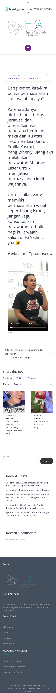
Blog (8, 433)
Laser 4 (6, 632)
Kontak (28, 691)
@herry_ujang (31, 152)
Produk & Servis (13, 688)
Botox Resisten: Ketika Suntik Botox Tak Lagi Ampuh (23, 352)
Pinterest (32, 378)
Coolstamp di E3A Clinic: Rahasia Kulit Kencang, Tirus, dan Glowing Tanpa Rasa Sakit (14, 423)
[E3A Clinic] (28, 28)
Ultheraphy (8, 627)
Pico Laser (7, 638)
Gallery (47, 688)
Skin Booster (8, 643)
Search (6, 456)
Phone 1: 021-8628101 (12, 661)
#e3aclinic (17, 253)
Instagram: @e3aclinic (13, 672)
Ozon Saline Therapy (20, 357)
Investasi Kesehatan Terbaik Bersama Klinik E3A (42, 420)
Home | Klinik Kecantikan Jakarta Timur (28, 685)
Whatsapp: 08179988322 (14, 666)
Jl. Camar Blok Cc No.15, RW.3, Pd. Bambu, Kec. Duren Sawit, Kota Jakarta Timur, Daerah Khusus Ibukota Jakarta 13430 (26, 607)
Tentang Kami (35, 688)
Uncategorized (31, 78)
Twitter (20, 378)
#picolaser (38, 253)
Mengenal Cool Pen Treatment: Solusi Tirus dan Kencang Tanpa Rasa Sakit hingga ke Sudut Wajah (27, 497)
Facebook (7, 378)
